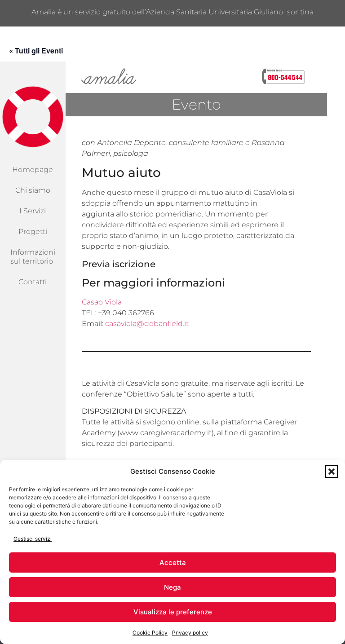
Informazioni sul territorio (32, 256)
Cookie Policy (150, 632)
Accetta (172, 562)
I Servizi (32, 211)
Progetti (32, 231)
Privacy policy (190, 632)
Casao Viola (102, 302)
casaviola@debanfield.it (147, 323)
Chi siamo (32, 190)
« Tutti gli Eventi (36, 50)
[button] (331, 471)
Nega (172, 587)
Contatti (32, 282)
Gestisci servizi (32, 538)
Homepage (32, 169)
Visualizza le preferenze (172, 612)
